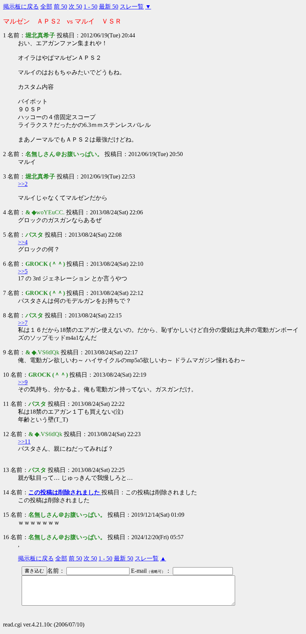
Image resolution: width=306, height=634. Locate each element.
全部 (46, 6)
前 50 (60, 6)
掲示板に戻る (21, 6)
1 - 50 (90, 6)
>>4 (23, 242)
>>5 (23, 271)
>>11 (24, 441)
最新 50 (108, 6)
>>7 (23, 323)
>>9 (23, 382)
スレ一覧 (132, 6)
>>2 (23, 184)
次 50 (75, 6)
